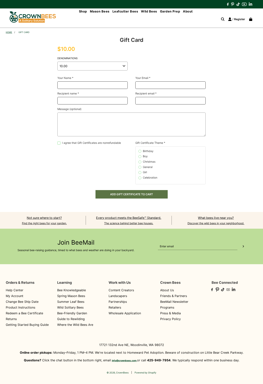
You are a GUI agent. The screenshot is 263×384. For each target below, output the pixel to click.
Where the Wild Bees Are (75, 325)
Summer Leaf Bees (70, 302)
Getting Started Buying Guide (27, 325)
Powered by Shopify (145, 372)
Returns (11, 319)
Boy (145, 156)
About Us (167, 290)
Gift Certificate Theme (150, 142)
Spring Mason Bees (71, 296)
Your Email (142, 77)
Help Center (14, 290)
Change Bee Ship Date (22, 302)
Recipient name (68, 93)
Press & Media (170, 313)
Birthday (148, 151)
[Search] (221, 19)
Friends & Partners (173, 296)
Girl (145, 172)
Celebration (150, 177)
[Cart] (249, 19)
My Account (14, 296)
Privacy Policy (170, 319)
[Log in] (230, 19)
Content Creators (121, 290)
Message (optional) (69, 109)
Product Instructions (20, 307)
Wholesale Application (125, 313)
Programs (167, 307)
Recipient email (146, 93)
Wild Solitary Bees (70, 307)
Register (239, 19)
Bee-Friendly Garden (72, 313)
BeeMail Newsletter (174, 302)
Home (9, 32)
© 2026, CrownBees (118, 372)
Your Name (65, 77)
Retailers (115, 307)
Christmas (149, 161)
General (147, 167)
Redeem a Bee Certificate (24, 313)
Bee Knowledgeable (71, 290)
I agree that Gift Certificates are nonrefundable (91, 142)
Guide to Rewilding (71, 319)
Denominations (67, 58)
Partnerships (118, 302)
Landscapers (118, 296)
